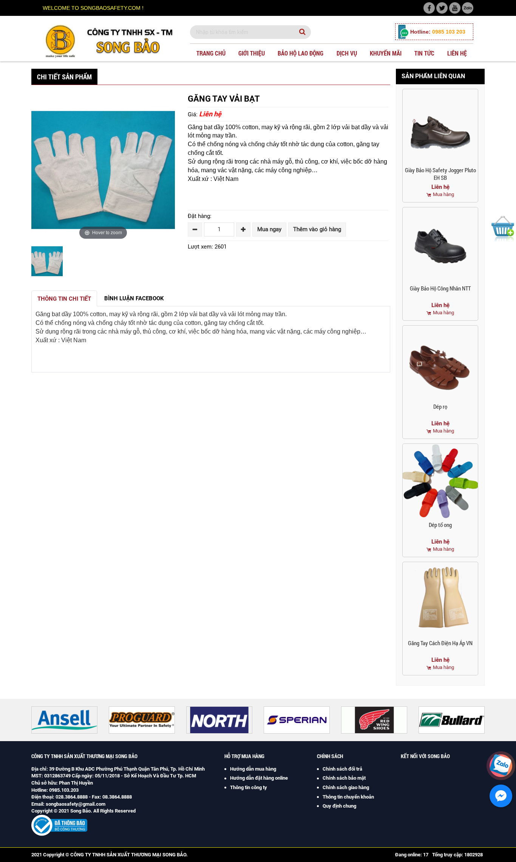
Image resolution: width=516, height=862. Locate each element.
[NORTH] (157, 720)
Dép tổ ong (440, 524)
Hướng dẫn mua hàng (253, 769)
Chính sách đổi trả (342, 769)
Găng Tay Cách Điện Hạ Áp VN (440, 643)
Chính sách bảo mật (344, 778)
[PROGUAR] (80, 720)
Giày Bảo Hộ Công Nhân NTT (440, 288)
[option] (47, 262)
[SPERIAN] (235, 720)
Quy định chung (339, 806)
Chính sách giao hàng (346, 787)
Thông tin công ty (248, 787)
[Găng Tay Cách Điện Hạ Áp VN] (440, 599)
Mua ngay (269, 229)
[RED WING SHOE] (312, 720)
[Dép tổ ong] (440, 481)
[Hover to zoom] (103, 170)
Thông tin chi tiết (64, 298)
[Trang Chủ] (111, 41)
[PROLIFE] (467, 720)
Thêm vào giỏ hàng (317, 229)
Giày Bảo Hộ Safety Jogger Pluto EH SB (440, 173)
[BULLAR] (390, 720)
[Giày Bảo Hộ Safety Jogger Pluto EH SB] (440, 126)
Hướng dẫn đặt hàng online (259, 778)
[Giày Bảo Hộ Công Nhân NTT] (440, 245)
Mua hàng (443, 194)
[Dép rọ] (440, 363)
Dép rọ (440, 406)
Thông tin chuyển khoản (348, 797)
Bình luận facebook (134, 298)
